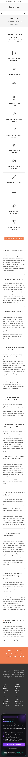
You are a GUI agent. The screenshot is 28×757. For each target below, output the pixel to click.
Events (18, 690)
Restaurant (19, 697)
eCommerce (7, 701)
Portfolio (18, 686)
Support (6, 690)
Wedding (18, 699)
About (5, 686)
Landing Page (19, 705)
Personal (6, 703)
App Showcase (19, 701)
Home (11, 24)
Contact (20, 1)
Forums (18, 692)
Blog (17, 688)
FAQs (15, 1)
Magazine (18, 703)
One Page (6, 705)
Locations (8, 1)
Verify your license (20, 752)
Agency (6, 699)
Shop (17, 684)
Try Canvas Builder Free (15, 744)
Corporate (6, 697)
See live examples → (13, 748)
